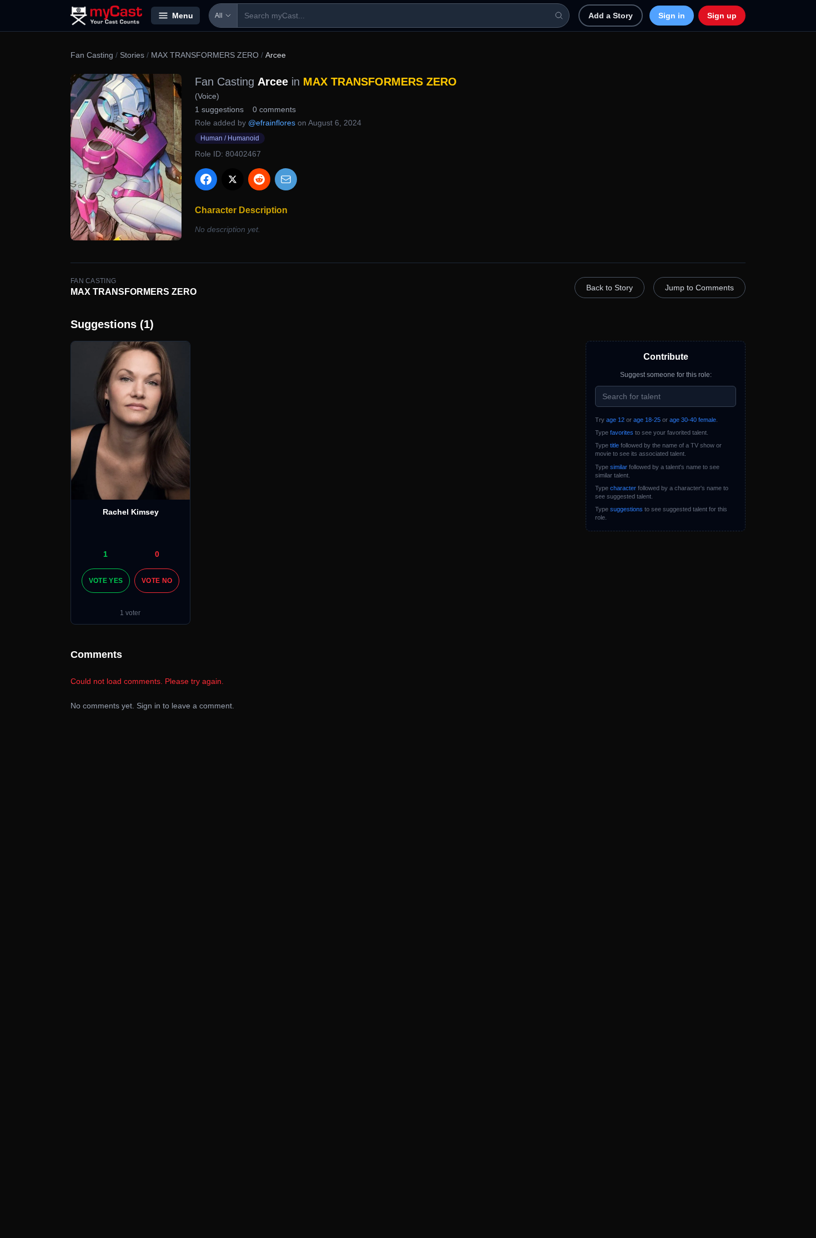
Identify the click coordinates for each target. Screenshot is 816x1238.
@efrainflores (271, 122)
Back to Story (609, 287)
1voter (130, 613)
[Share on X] (232, 179)
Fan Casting (91, 55)
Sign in (671, 15)
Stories (132, 55)
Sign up (722, 15)
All (219, 15)
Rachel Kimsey (131, 511)
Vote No (157, 581)
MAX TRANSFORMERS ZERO (205, 55)
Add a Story (610, 15)
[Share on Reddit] (259, 179)
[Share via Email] (286, 179)
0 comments (274, 109)
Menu (182, 15)
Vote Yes (106, 581)
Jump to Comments (699, 287)
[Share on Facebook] (206, 179)
